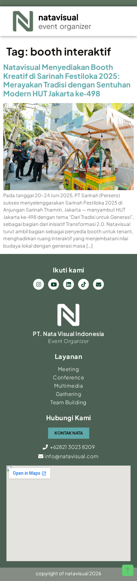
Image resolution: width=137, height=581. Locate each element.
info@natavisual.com (71, 456)
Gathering (69, 394)
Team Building (68, 402)
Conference (68, 377)
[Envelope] (98, 284)
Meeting (68, 369)
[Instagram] (38, 284)
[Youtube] (53, 284)
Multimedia (68, 385)
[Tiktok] (83, 284)
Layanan (69, 356)
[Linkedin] (68, 284)
